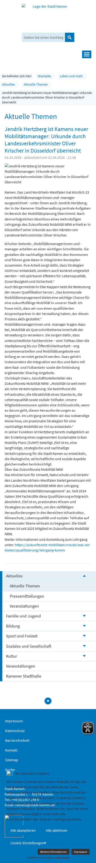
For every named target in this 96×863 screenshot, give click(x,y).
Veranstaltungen (24, 606)
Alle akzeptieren (23, 830)
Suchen (69, 37)
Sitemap (11, 760)
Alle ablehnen (56, 830)
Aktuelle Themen (25, 586)
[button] (48, 54)
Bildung (13, 626)
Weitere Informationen (53, 851)
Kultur (11, 656)
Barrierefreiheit (17, 740)
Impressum (14, 721)
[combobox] (43, 37)
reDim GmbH (63, 857)
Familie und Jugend (23, 616)
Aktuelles (14, 576)
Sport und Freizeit (22, 636)
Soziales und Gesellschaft (28, 646)
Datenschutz (15, 730)
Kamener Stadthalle (23, 676)
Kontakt (11, 750)
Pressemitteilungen (27, 596)
